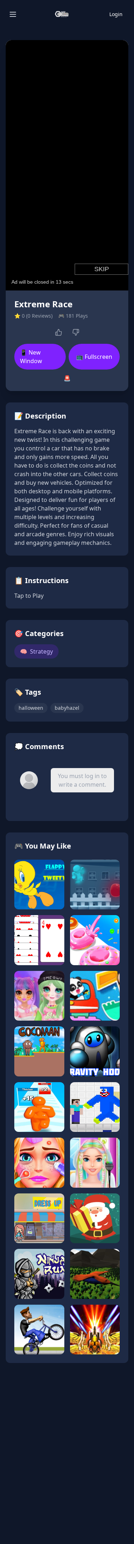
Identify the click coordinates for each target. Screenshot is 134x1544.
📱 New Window (31, 356)
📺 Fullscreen (94, 357)
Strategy (36, 651)
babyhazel (67, 707)
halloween (31, 707)
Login (116, 14)
